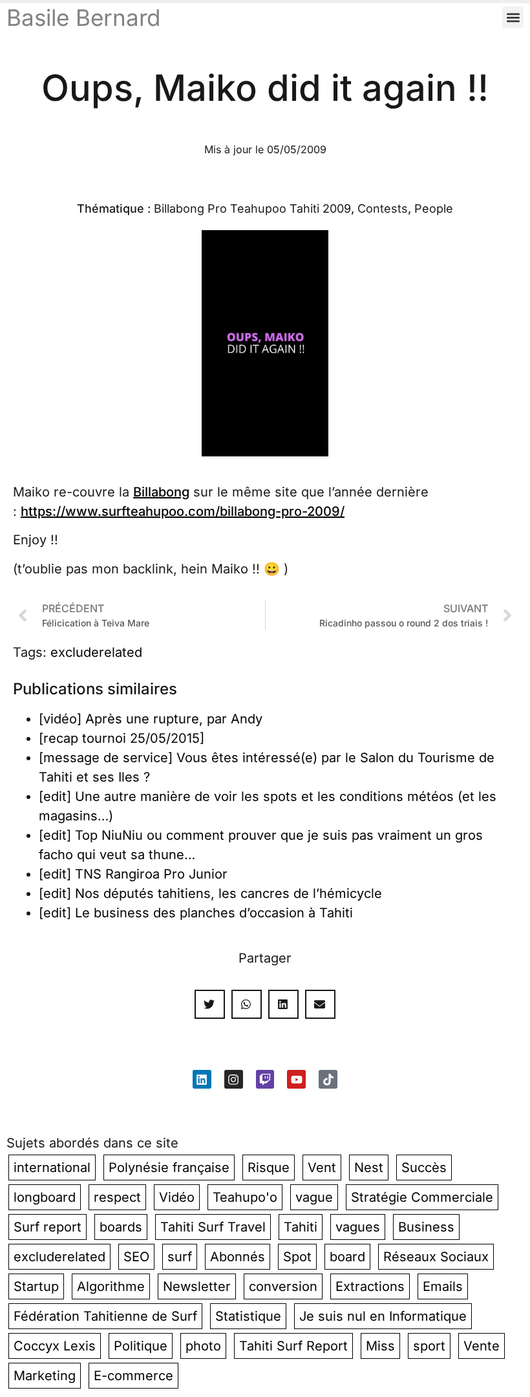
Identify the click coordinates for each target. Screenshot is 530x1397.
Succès (424, 1167)
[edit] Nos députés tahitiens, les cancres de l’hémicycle (210, 893)
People (433, 208)
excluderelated (96, 652)
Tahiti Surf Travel (213, 1227)
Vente (481, 1346)
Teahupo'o (245, 1197)
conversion (283, 1286)
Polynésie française (169, 1167)
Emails (443, 1286)
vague (314, 1197)
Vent (322, 1167)
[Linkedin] (202, 1079)
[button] (513, 17)
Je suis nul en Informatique (383, 1316)
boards (121, 1227)
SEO (136, 1256)
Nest (368, 1167)
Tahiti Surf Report (293, 1346)
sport (429, 1346)
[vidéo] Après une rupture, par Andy (150, 719)
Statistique (248, 1316)
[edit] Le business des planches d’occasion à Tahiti (196, 913)
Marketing (45, 1375)
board (347, 1256)
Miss (380, 1346)
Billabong (161, 492)
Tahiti (300, 1227)
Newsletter (197, 1286)
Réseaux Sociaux (436, 1256)
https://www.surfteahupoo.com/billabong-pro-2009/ (182, 511)
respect (117, 1197)
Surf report (47, 1227)
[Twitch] (265, 1079)
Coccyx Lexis (55, 1346)
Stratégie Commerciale (422, 1197)
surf (179, 1256)
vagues (357, 1227)
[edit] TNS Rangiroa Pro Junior (133, 874)
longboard (45, 1197)
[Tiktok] (328, 1079)
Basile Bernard (83, 17)
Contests (382, 208)
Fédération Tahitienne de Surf (105, 1316)
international (52, 1167)
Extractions (370, 1286)
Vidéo (177, 1197)
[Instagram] (233, 1079)
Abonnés (237, 1256)
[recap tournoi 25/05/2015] (121, 738)
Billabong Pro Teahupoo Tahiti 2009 (252, 208)
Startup (36, 1286)
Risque (269, 1167)
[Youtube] (296, 1079)
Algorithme (111, 1286)
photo (203, 1346)
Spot (297, 1256)
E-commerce (133, 1375)
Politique (140, 1346)
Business (426, 1227)
